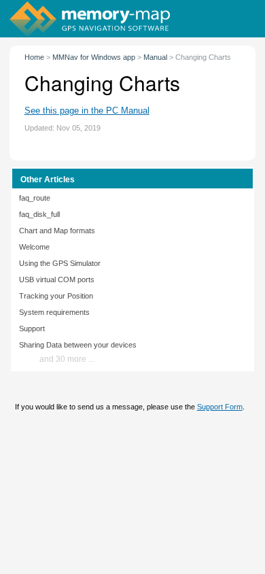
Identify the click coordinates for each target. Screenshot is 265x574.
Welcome (34, 247)
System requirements (54, 312)
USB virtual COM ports (56, 279)
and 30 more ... (66, 359)
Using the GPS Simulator (60, 263)
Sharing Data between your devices (78, 345)
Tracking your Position (56, 296)
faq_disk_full (39, 214)
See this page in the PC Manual (86, 110)
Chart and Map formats (57, 230)
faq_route (34, 198)
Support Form (220, 407)
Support (32, 328)
